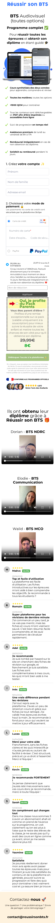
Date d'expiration (18, 237)
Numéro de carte (19, 230)
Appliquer (27, 294)
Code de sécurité (40, 237)
